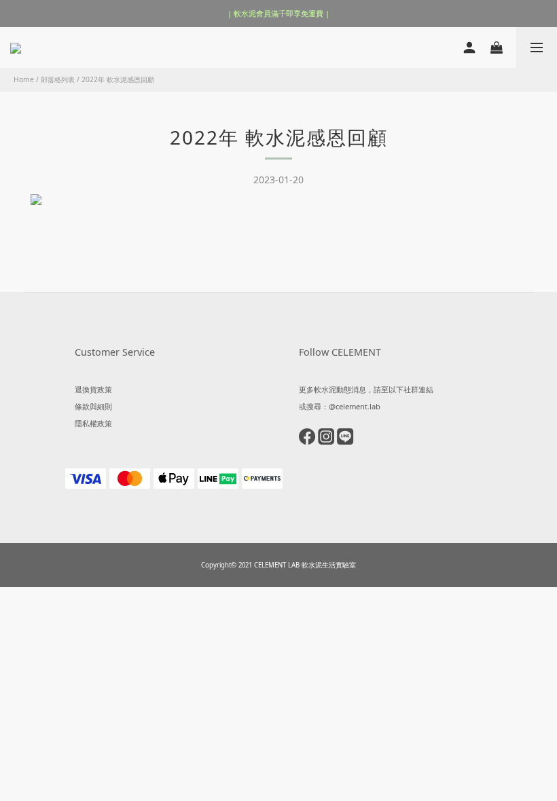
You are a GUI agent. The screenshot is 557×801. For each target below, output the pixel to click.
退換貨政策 (93, 389)
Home (24, 79)
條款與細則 (93, 406)
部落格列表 (58, 79)
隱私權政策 (93, 423)
